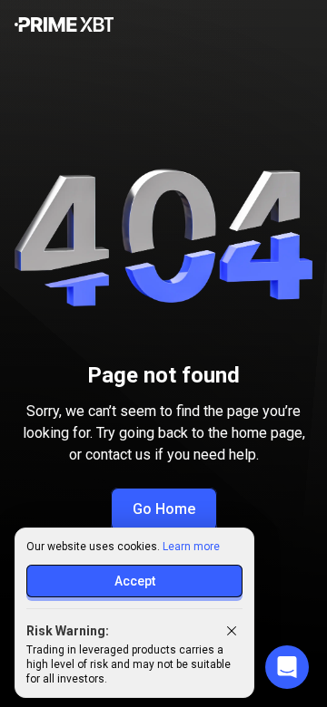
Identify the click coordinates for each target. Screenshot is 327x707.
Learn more (191, 546)
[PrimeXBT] (64, 25)
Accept (134, 581)
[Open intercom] (287, 667)
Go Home (164, 509)
